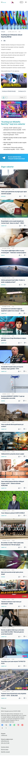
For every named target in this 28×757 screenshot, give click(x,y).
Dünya (3, 255)
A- (1, 40)
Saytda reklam (5, 747)
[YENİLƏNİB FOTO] (14, 679)
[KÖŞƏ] (14, 441)
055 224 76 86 (5, 743)
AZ (21, 2)
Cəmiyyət (4, 225)
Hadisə (3, 400)
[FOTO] (14, 354)
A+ (5, 41)
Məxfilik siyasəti (5, 752)
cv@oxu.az (4, 735)
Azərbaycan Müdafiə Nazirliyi (9, 91)
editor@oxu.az (5, 741)
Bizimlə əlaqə (4, 749)
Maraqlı (3, 196)
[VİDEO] (14, 208)
